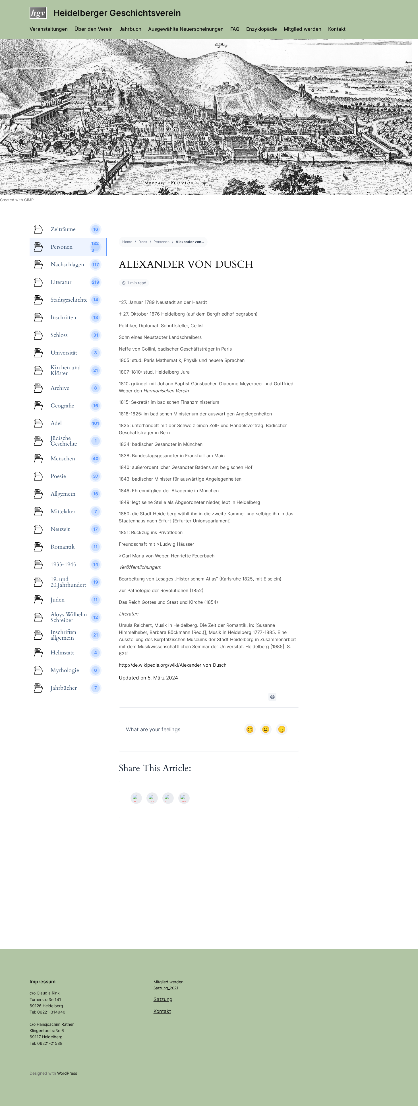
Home (127, 242)
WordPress (67, 1073)
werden (176, 981)
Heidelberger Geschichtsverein (117, 13)
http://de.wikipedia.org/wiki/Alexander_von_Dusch (172, 665)
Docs (142, 242)
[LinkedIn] (168, 798)
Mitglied (161, 981)
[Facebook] (136, 798)
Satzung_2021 (166, 988)
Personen (161, 242)
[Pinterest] (184, 798)
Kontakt (162, 1011)
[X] (152, 798)
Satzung (163, 999)
